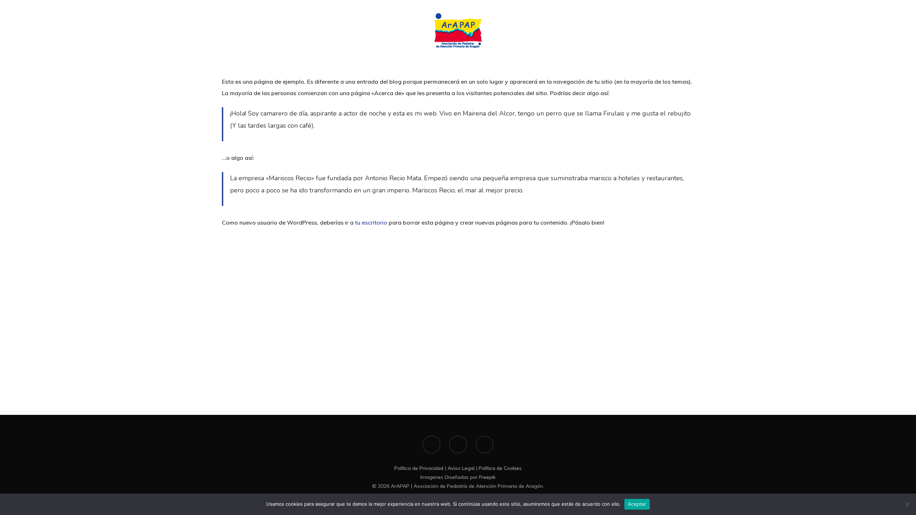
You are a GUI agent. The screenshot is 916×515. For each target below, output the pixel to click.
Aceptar (637, 504)
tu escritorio (371, 222)
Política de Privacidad (418, 468)
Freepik (487, 477)
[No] (907, 504)
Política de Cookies (500, 468)
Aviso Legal (461, 468)
